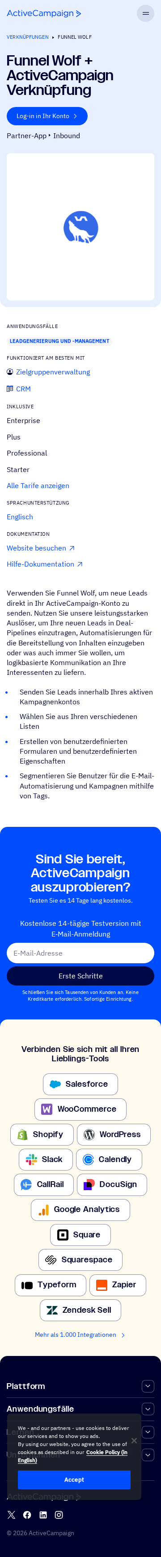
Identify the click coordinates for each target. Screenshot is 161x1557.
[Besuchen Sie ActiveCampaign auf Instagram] (59, 1515)
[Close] (134, 1440)
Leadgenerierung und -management (59, 341)
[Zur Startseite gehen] (44, 13)
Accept (74, 1479)
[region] (74, 1456)
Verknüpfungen (27, 37)
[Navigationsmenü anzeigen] (145, 13)
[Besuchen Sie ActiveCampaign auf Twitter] (11, 1515)
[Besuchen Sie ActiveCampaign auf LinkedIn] (43, 1515)
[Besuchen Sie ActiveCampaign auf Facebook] (27, 1515)
